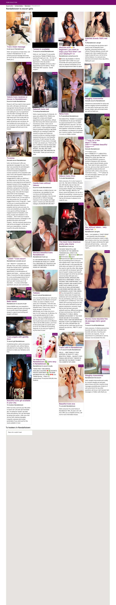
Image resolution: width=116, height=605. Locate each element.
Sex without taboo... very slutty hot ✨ (95, 228)
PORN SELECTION (11, 2)
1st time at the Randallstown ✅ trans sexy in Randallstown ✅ (44, 361)
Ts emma (10, 158)
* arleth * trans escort (16, 259)
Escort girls (9, 6)
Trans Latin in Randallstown (70, 347)
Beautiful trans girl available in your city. (18, 401)
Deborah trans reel (41, 109)
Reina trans (64, 114)
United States (19, 6)
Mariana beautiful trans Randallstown (43, 253)
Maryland (27, 6)
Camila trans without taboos (42, 184)
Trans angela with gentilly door (18, 338)
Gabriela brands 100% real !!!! (96, 39)
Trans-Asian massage (16, 47)
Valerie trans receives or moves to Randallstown (17, 98)
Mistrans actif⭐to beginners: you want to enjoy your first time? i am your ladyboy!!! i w (70, 50)
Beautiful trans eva (67, 404)
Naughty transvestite (94, 98)
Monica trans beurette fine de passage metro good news (96, 321)
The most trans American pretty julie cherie (70, 243)
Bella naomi (12, 301)
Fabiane (36, 293)
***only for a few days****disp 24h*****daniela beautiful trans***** (96, 143)
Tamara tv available (41, 49)
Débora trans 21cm (67, 176)
